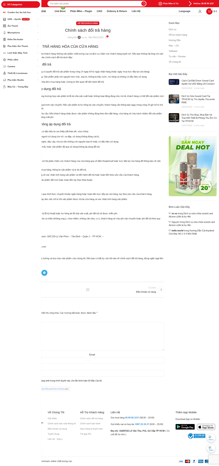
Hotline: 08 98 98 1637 (204, 3)
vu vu (84, 37)
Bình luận (16, 319)
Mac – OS (174, 45)
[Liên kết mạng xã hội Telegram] (44, 273)
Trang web (16, 367)
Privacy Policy (44, 389)
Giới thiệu (52, 418)
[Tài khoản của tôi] (200, 11)
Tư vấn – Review (177, 56)
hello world (177, 230)
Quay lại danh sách (88, 290)
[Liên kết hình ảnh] (185, 426)
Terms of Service (58, 389)
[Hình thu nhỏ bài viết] (174, 84)
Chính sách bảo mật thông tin (62, 423)
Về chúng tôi (175, 62)
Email (92, 354)
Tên (13, 354)
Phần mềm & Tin (171, 3)
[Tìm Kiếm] (143, 3)
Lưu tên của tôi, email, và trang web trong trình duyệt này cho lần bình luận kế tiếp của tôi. (58, 380)
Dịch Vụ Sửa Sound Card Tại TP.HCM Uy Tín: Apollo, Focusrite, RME (198, 99)
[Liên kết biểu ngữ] (193, 166)
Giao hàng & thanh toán (91, 429)
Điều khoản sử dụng (57, 429)
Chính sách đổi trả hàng (91, 418)
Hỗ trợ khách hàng (88, 23)
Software (173, 51)
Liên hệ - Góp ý (55, 439)
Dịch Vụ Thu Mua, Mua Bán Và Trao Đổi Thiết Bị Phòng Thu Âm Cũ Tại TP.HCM (199, 117)
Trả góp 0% (85, 434)
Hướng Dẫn (174, 40)
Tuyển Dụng (53, 434)
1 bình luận (199, 88)
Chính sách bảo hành (90, 423)
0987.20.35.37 (142, 424)
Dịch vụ (172, 29)
